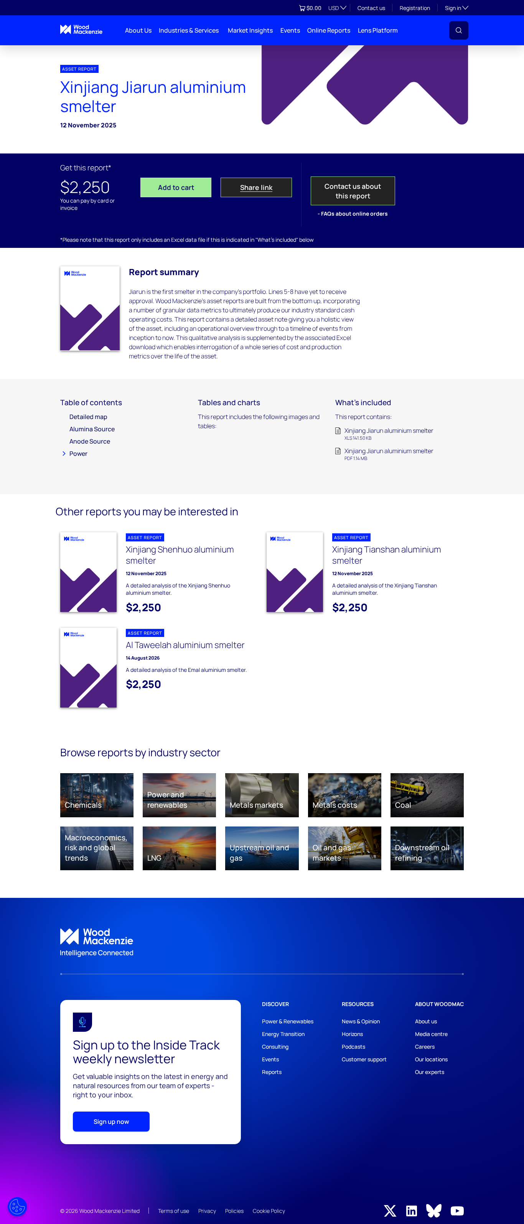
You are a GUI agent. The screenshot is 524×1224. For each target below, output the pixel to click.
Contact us (371, 8)
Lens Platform (378, 30)
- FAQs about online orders (353, 213)
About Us (138, 30)
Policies (234, 1210)
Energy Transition (283, 1034)
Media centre (431, 1034)
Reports (272, 1072)
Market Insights (250, 30)
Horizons (352, 1034)
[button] (458, 30)
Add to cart (176, 187)
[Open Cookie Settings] (17, 1206)
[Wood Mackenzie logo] (81, 29)
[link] (262, 943)
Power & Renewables (287, 1021)
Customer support (364, 1059)
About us (426, 1021)
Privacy (207, 1210)
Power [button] (78, 453)
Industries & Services (189, 30)
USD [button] (333, 8)
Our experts (429, 1072)
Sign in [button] (456, 8)
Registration (415, 8)
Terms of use (173, 1210)
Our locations (431, 1059)
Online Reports (328, 30)
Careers (425, 1046)
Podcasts (353, 1046)
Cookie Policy (269, 1210)
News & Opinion (361, 1021)
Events (290, 30)
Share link (256, 187)
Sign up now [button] (111, 1121)
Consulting (275, 1046)
